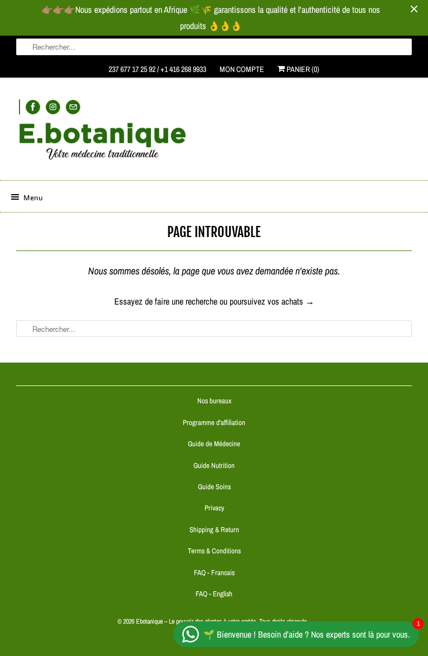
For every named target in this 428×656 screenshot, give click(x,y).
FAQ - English (214, 594)
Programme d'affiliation (214, 422)
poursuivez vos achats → (272, 301)
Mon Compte (242, 69)
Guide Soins (214, 486)
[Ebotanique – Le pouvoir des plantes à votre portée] (214, 145)
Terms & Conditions (214, 551)
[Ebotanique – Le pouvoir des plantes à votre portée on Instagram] (53, 106)
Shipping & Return (214, 529)
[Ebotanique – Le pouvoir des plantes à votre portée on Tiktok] (19, 106)
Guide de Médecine (214, 443)
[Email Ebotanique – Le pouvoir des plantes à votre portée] (73, 106)
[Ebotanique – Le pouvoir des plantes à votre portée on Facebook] (33, 106)
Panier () (302, 69)
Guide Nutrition (214, 465)
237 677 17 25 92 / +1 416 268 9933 (157, 69)
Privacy (214, 508)
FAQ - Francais (214, 572)
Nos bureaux (214, 401)
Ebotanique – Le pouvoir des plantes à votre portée (196, 621)
